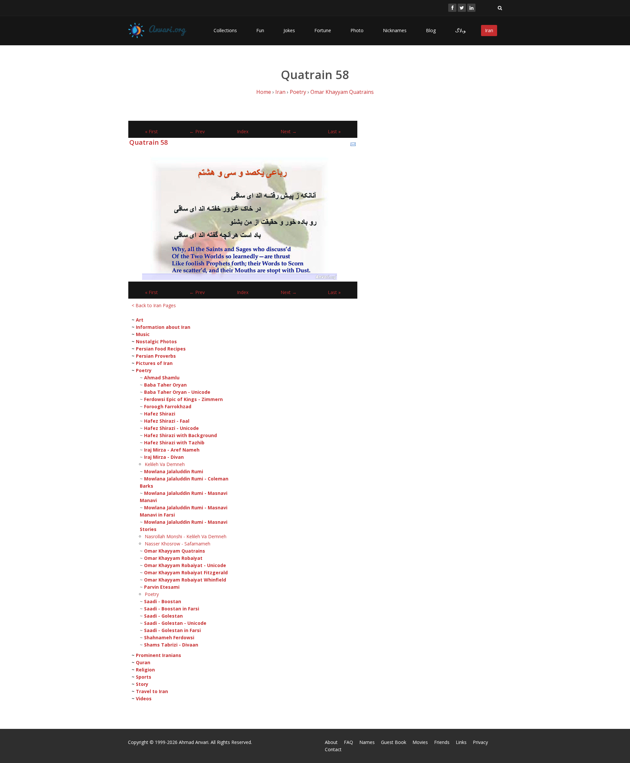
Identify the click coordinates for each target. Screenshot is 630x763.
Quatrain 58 (148, 142)
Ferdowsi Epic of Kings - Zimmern (183, 399)
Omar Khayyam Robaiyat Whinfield (185, 580)
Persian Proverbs (156, 356)
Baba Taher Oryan (165, 385)
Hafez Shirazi (159, 414)
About (331, 742)
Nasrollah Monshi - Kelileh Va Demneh (185, 536)
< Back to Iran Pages (154, 305)
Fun (260, 30)
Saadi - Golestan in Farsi (172, 630)
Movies (420, 742)
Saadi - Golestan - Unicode (175, 623)
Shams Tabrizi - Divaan (171, 645)
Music (143, 334)
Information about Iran (163, 327)
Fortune (322, 30)
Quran (143, 662)
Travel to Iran (152, 691)
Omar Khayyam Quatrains (342, 91)
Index (242, 131)
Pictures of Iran (154, 363)
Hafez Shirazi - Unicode (171, 428)
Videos (144, 698)
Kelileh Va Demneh (165, 464)
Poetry (298, 91)
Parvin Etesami (161, 587)
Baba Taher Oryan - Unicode (177, 392)
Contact (333, 749)
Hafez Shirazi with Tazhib (174, 442)
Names (367, 742)
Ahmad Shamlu (161, 377)
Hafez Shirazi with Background (180, 435)
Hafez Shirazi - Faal (166, 421)
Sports (143, 677)
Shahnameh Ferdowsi (169, 637)
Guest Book (393, 742)
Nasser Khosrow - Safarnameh (177, 543)
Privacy (480, 742)
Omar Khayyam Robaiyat (173, 558)
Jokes (289, 30)
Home (263, 91)
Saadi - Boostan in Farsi (171, 608)
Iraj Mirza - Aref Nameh (172, 450)
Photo (357, 30)
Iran (489, 30)
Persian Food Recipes (161, 349)
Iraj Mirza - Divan (164, 457)
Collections (225, 30)
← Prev (197, 131)
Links (461, 742)
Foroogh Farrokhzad (167, 406)
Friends (442, 742)
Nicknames (395, 30)
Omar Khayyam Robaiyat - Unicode (185, 565)
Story (142, 684)
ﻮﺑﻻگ (460, 30)
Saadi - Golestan (163, 616)
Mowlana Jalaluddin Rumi (173, 471)
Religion (145, 670)
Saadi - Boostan (162, 601)
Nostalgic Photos (156, 341)
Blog (431, 30)
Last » (334, 131)
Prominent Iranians (158, 655)
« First (151, 131)
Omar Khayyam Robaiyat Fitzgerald (186, 572)
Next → (289, 131)
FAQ (348, 742)
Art (139, 320)
